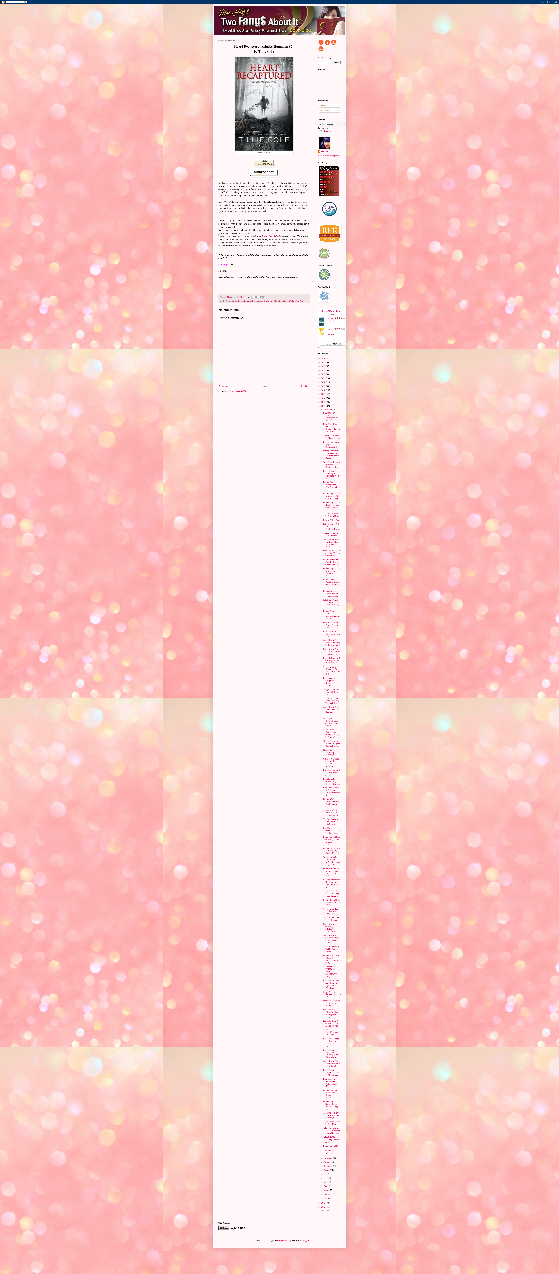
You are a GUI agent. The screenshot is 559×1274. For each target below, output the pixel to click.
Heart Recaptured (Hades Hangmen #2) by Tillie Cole (331, 781)
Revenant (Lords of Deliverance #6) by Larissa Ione (331, 593)
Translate (327, 131)
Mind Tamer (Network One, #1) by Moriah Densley (330, 722)
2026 (323, 358)
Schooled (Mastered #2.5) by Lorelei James (331, 1139)
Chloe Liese (330, 334)
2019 (323, 386)
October (327, 1162)
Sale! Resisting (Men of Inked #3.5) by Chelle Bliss (331, 553)
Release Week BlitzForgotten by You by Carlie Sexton (331, 803)
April (326, 1186)
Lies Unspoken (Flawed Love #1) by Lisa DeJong (331, 830)
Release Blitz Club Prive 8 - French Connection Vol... (331, 562)
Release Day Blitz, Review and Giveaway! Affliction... (330, 1149)
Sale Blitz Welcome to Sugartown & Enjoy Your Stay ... (331, 603)
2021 (323, 378)
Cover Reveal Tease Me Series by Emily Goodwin (331, 911)
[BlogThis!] (255, 297)
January (327, 1197)
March (327, 1189)
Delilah (234, 301)
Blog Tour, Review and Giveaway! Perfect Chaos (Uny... (331, 1082)
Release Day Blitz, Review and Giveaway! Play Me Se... (330, 1094)
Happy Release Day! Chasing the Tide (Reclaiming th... (331, 660)
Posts (324, 105)
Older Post (304, 386)
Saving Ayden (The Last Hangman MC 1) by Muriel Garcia (331, 454)
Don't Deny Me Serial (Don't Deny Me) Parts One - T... (330, 416)
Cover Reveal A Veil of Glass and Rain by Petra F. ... (331, 651)
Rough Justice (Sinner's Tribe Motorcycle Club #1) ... (331, 1013)
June (326, 1178)
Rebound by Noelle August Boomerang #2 (331, 444)
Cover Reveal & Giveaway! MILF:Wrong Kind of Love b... (331, 928)
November (328, 1158)
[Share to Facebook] (261, 297)
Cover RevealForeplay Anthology (330, 1032)
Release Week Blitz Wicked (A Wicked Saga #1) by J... (331, 959)
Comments (326, 110)
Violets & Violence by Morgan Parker (331, 436)
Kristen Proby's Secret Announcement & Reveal (331, 615)
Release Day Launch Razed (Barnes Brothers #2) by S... (331, 1105)
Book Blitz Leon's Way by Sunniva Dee (331, 625)
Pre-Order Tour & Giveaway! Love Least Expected (331, 1023)
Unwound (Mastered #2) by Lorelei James (331, 772)
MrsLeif (324, 151)
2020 (323, 382)
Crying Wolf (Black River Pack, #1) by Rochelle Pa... (331, 813)
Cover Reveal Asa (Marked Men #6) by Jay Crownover (331, 642)
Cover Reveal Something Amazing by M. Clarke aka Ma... (331, 1053)
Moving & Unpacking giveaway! (328, 752)
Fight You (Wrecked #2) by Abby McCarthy (331, 1003)
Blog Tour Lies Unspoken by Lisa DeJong (331, 634)
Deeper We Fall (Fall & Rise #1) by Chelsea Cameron (331, 851)
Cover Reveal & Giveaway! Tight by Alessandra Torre (331, 939)
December (328, 409)
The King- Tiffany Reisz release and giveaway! (331, 1115)
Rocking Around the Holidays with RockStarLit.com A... (331, 883)
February (328, 1193)
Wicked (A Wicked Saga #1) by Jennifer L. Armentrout (331, 762)
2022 (323, 374)
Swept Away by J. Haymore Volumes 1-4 (332, 994)
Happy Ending (328, 330)
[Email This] (252, 297)
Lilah (281, 301)
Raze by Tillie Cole (331, 520)
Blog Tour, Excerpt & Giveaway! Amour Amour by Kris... (331, 791)
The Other (329, 318)
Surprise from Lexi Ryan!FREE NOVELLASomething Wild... (331, 861)
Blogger (306, 1240)
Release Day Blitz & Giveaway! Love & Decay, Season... (331, 840)
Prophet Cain (289, 301)
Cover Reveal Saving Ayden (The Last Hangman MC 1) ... (331, 711)
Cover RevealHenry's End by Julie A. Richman (331, 949)
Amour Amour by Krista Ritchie (330, 534)
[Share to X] (258, 297)
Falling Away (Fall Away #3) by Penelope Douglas (331, 526)
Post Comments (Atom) (239, 391)
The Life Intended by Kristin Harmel (331, 515)
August (327, 1170)
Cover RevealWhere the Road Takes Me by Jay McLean (331, 543)
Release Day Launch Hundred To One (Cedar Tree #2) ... (331, 506)
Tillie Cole (299, 301)
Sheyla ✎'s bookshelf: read (332, 312)
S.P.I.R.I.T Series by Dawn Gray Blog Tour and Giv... (331, 701)
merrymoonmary (284, 1240)
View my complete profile (329, 155)
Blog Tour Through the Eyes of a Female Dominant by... (331, 1042)
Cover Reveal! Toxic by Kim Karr (331, 1122)
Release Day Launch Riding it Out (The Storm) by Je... (331, 486)
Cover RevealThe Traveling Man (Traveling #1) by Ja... (331, 475)
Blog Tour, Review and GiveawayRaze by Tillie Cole (331, 428)
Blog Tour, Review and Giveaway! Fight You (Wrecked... (331, 984)
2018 (323, 390)
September (328, 1166)
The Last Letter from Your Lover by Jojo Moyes (332, 821)
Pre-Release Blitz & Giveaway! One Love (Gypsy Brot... (331, 872)
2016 (323, 398)
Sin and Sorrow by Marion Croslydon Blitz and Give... (331, 743)
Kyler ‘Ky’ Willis (271, 301)
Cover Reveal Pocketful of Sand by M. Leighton (331, 1072)
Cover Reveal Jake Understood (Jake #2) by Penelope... (331, 1063)
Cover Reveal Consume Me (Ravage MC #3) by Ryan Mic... (331, 733)
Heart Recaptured (258, 301)
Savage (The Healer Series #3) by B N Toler (331, 692)
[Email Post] (248, 297)
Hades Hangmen (244, 301)
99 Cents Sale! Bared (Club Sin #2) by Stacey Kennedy (331, 893)
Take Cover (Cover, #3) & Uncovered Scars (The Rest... (331, 1130)
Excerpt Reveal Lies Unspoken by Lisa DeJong (331, 902)
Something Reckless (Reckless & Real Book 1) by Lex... (331, 464)
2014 (323, 405)
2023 (323, 370)
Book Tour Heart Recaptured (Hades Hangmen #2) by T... (331, 682)
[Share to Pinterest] (263, 297)
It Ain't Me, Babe (270, 236)
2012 (323, 1206)
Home (264, 386)
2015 (323, 402)
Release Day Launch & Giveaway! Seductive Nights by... (331, 572)
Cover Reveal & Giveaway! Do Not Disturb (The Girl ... (331, 670)
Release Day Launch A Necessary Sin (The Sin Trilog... (331, 496)
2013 (323, 1202)
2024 (323, 366)
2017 (323, 394)
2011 (323, 1210)
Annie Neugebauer (332, 321)
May (326, 1181)
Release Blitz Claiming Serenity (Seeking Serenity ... (331, 583)
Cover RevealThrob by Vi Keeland (331, 918)
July (326, 1174)
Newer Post (224, 386)
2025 (323, 362)
